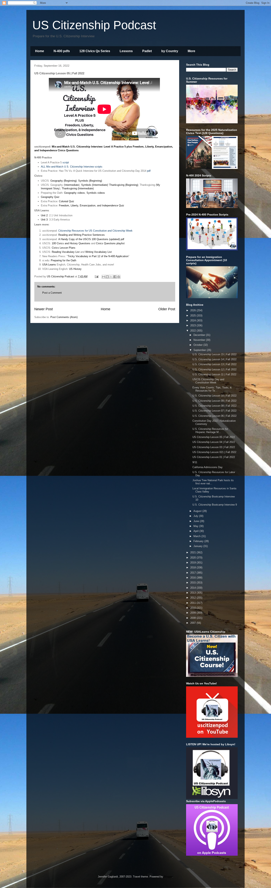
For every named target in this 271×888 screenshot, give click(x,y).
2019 (193, 562)
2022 (193, 330)
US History (75, 268)
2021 (193, 552)
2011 (193, 602)
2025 (193, 315)
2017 (193, 572)
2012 (193, 597)
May (196, 526)
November (199, 339)
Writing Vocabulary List (98, 251)
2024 (193, 320)
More (191, 51)
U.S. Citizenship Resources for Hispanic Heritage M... (210, 430)
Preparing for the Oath (63, 260)
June (196, 521)
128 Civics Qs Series (94, 51)
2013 (193, 592)
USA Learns (49, 264)
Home (39, 51)
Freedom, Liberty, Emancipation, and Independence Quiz (91, 205)
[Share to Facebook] (115, 277)
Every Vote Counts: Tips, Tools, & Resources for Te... (212, 389)
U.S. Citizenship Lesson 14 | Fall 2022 (214, 359)
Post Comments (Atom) (64, 317)
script (65, 162)
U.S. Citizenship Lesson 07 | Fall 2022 (214, 410)
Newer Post (43, 309)
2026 (193, 310)
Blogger (168, 876)
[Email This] (104, 277)
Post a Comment (52, 292)
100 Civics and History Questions (71, 243)
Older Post (166, 309)
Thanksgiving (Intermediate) (78, 188)
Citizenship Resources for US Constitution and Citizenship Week (95, 230)
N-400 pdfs (62, 51)
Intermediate (71, 184)
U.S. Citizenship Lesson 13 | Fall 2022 (214, 364)
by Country (169, 51)
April (196, 531)
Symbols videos (95, 192)
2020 (193, 557)
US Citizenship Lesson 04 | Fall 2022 (213, 442)
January (198, 546)
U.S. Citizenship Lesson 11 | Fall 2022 (214, 374)
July (196, 515)
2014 (193, 587)
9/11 (194, 462)
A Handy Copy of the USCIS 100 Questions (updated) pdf (91, 239)
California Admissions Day (207, 467)
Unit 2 (44, 215)
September (200, 350)
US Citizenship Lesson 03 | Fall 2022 (213, 447)
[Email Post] (96, 276)
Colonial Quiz (66, 201)
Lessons (126, 51)
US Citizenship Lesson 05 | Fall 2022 (213, 437)
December (199, 334)
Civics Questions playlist (110, 243)
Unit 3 (44, 219)
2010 (193, 607)
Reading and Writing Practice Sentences (81, 234)
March (197, 536)
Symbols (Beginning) (90, 180)
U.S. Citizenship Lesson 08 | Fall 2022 (214, 405)
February (198, 541)
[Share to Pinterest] (119, 277)
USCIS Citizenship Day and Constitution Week (208, 381)
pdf (149, 170)
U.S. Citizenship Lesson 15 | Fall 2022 (214, 354)
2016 (193, 577)
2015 (193, 582)
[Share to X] (111, 277)
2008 (193, 617)
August (197, 511)
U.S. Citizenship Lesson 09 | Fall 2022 (214, 400)
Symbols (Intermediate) (94, 184)
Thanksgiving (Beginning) (123, 184)
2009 (193, 612)
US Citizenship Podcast (94, 25)
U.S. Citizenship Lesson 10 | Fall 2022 (214, 395)
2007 (193, 622)
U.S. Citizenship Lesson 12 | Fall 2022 (214, 369)
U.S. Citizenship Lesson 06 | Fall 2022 (214, 415)
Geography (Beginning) (63, 180)
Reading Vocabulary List (66, 251)
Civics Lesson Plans (63, 247)
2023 (193, 325)
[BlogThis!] (107, 277)
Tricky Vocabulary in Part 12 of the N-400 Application (98, 256)
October (198, 344)
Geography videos (74, 192)
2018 (193, 567)
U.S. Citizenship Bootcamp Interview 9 (214, 504)
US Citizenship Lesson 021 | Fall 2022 (214, 452)
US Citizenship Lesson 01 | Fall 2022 (213, 457)
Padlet (147, 51)
